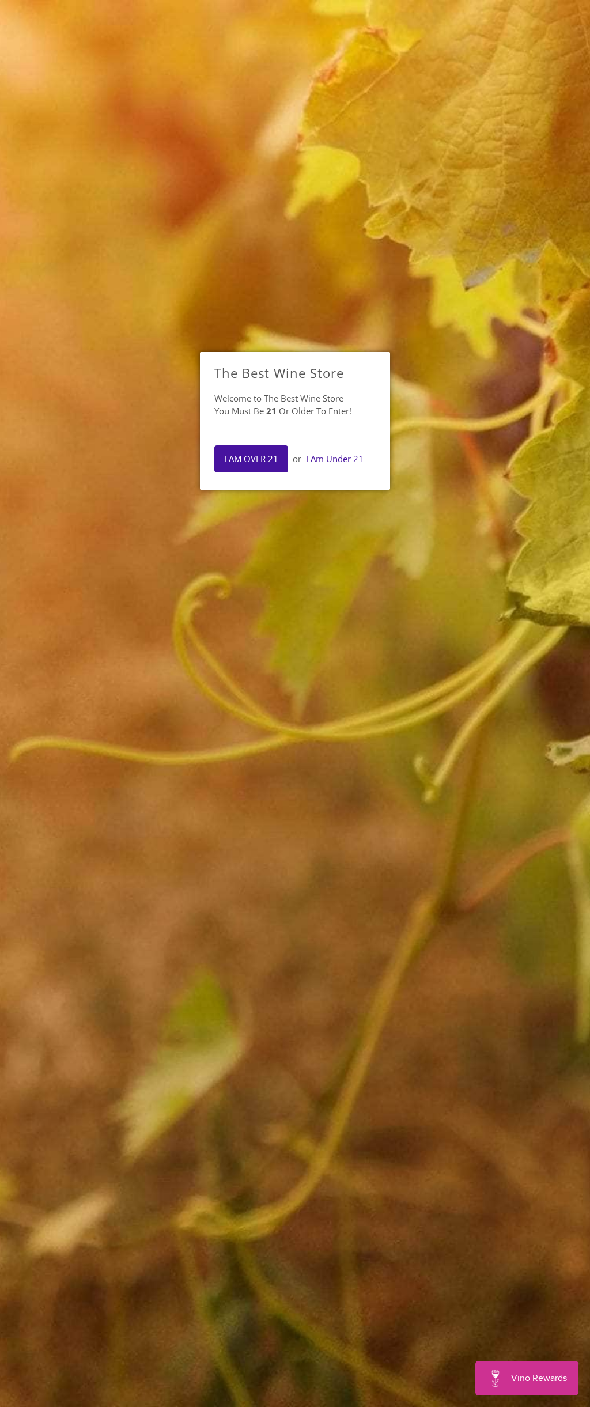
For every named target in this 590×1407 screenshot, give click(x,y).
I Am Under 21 (335, 458)
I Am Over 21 (251, 458)
